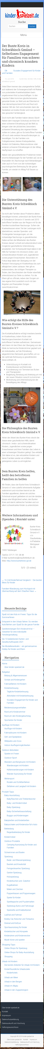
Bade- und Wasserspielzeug (19, 860)
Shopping (8, 956)
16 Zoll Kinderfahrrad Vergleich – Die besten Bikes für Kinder (22, 581)
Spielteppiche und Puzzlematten (20, 902)
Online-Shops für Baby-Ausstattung (19, 952)
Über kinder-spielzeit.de (14, 667)
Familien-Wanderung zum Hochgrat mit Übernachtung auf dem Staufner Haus (19, 590)
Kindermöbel (9, 837)
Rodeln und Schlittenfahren (18, 782)
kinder (39, 79)
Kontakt (5, 1012)
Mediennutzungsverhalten (15, 707)
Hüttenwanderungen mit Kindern (20, 770)
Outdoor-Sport (10, 758)
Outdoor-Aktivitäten (10, 750)
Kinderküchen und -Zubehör (18, 881)
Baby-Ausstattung (12, 795)
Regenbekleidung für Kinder (18, 832)
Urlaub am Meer (11, 977)
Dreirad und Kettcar (12, 923)
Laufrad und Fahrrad (13, 915)
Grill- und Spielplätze (13, 737)
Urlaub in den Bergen (13, 981)
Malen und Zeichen (15, 889)
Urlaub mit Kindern (9, 961)
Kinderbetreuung (11, 688)
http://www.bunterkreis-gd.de (19, 561)
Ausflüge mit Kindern (10, 725)
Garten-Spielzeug (14, 872)
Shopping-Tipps (8, 945)
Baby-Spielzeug (13, 807)
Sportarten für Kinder (13, 720)
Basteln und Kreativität (16, 864)
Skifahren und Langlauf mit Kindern (21, 786)
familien (30, 79)
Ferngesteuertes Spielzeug (18, 868)
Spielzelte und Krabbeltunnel (19, 910)
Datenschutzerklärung (10, 1019)
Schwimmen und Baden (14, 852)
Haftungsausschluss (10, 1027)
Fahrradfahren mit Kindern (15, 684)
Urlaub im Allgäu (11, 986)
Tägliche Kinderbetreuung (17, 691)
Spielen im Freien (11, 753)
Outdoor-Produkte (12, 841)
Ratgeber (6, 672)
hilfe (35, 79)
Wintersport (9, 778)
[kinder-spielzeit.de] (22, 10)
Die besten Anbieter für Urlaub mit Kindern (22, 965)
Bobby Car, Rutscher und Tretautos (19, 919)
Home (4, 663)
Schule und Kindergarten (14, 680)
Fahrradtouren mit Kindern (15, 733)
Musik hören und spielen (14, 940)
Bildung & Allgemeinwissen (15, 675)
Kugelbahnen (12, 885)
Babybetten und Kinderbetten (16, 820)
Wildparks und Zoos (12, 741)
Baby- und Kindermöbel (17, 803)
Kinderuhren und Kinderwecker (17, 935)
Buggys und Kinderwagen (17, 815)
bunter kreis (23, 79)
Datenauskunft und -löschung (13, 1023)
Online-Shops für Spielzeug (15, 948)
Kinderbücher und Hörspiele (16, 931)
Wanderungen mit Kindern (18, 765)
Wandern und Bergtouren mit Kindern (20, 762)
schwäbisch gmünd (8, 81)
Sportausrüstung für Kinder (15, 927)
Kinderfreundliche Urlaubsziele (17, 969)
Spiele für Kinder (14, 897)
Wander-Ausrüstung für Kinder (19, 774)
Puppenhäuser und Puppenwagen (21, 893)
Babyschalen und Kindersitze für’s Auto (20, 824)
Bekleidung (9, 829)
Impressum (6, 1015)
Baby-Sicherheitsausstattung (19, 811)
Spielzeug (8, 856)
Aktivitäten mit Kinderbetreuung (20, 696)
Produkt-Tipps (8, 792)
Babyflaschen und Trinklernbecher (21, 799)
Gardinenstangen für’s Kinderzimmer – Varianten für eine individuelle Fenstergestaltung (18, 632)
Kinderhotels (12, 973)
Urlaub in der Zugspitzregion (16, 990)
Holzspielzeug (13, 877)
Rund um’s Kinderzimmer (14, 712)
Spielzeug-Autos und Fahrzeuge (20, 906)
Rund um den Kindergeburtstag (17, 716)
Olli (6, 71)
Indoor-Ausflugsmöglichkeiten (17, 745)
